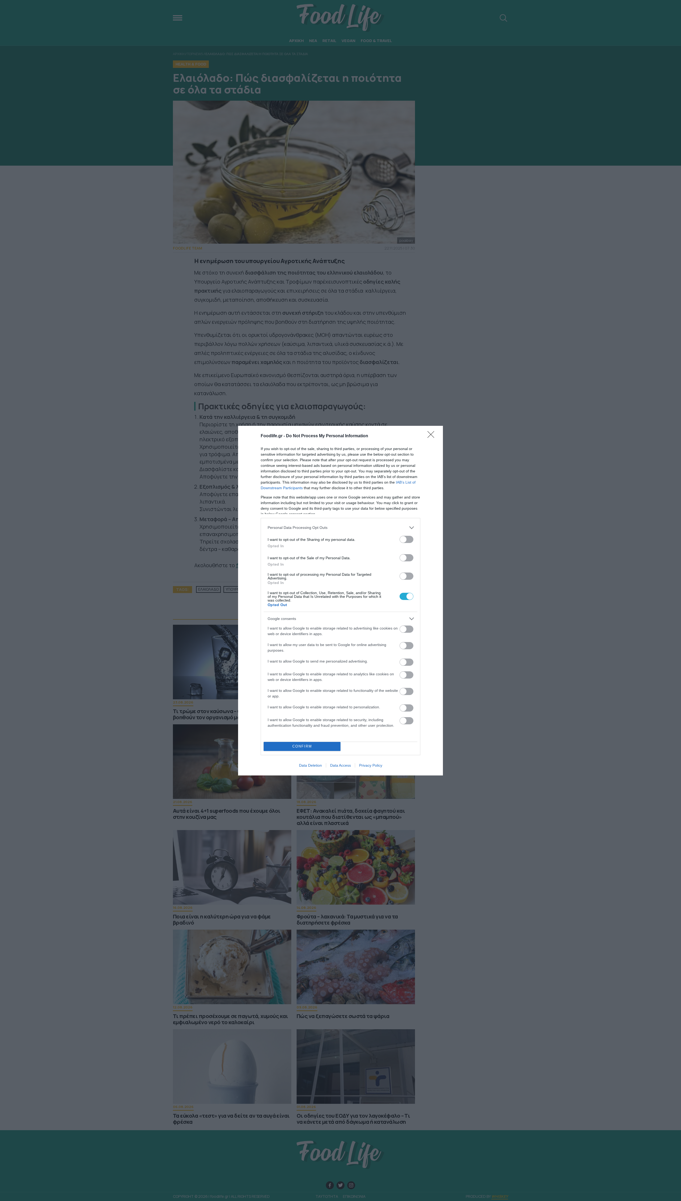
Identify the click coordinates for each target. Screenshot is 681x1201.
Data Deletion (310, 765)
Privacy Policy (370, 765)
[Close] (432, 436)
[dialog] (340, 600)
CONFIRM (302, 746)
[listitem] (340, 527)
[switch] (406, 539)
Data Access (340, 765)
